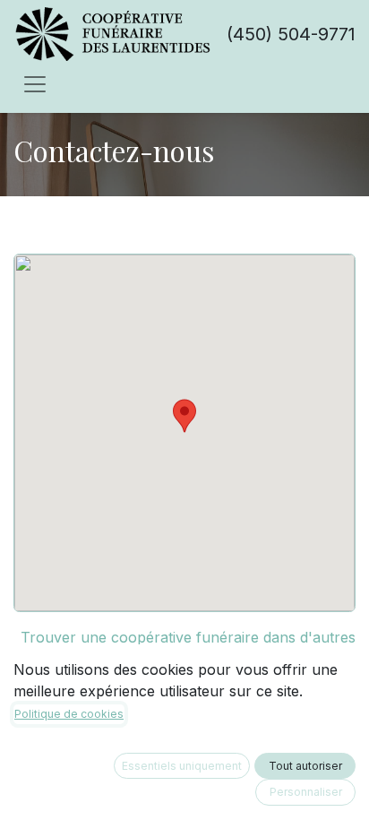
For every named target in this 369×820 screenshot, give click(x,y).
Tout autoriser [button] (305, 766)
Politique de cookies (69, 714)
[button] (184, 416)
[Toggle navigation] (34, 83)
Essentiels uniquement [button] (182, 766)
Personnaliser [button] (306, 791)
